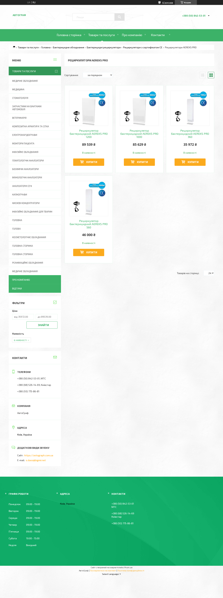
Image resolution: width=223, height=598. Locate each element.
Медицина (18, 89)
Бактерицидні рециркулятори (104, 47)
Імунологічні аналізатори (27, 177)
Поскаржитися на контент (103, 570)
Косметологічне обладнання (29, 237)
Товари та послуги (101, 35)
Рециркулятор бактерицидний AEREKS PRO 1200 (89, 134)
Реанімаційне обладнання (27, 262)
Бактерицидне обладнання (68, 47)
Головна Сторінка (22, 254)
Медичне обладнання (25, 81)
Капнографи (19, 194)
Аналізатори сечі (22, 186)
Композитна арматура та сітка (30, 126)
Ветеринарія (19, 117)
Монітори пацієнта (23, 143)
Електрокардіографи (24, 135)
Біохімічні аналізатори (25, 169)
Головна (46, 47)
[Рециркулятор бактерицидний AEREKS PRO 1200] (88, 108)
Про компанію (132, 35)
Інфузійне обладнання (25, 152)
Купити (91, 162)
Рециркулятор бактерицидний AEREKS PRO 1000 (139, 134)
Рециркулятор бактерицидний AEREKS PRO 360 (190, 134)
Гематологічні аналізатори (28, 160)
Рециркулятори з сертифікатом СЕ (142, 47)
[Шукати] (119, 17)
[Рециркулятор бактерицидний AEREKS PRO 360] (190, 108)
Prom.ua (128, 567)
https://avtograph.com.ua (38, 455)
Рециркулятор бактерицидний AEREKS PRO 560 (89, 224)
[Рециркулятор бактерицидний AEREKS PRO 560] (88, 198)
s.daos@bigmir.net (36, 460)
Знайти (43, 325)
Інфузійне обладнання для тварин (32, 211)
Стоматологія (20, 98)
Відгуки (17, 288)
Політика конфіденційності (131, 570)
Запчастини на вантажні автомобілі (26, 108)
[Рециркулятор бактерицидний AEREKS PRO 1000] (139, 108)
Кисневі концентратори (26, 203)
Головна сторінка (69, 35)
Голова (16, 228)
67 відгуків (167, 2)
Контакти (158, 35)
